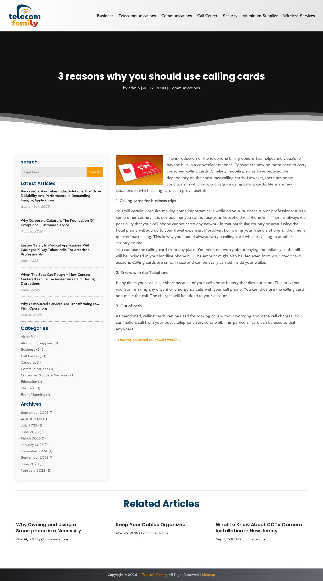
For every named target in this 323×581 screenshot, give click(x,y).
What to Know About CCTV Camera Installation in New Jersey (259, 527)
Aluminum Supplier (260, 15)
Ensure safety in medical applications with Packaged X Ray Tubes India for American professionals (55, 249)
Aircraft (27, 337)
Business (105, 15)
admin (134, 88)
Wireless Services (299, 15)
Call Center (207, 15)
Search (94, 172)
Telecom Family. (155, 575)
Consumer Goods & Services (44, 375)
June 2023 (30, 464)
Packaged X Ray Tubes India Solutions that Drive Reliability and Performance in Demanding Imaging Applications (61, 195)
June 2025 (30, 432)
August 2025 (31, 419)
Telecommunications (137, 15)
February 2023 (33, 470)
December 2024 (34, 451)
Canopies (28, 362)
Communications (176, 15)
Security (230, 15)
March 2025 (31, 438)
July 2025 (29, 425)
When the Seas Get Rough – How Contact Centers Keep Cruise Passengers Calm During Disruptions (58, 279)
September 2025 (35, 412)
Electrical (28, 388)
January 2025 (32, 445)
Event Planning (33, 394)
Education (29, 381)
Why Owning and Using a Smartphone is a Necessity (48, 527)
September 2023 (35, 457)
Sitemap (208, 575)
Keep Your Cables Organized (151, 524)
